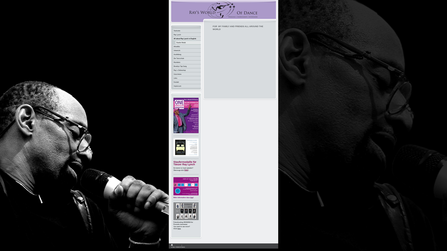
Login (274, 245)
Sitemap (184, 245)
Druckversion (177, 245)
